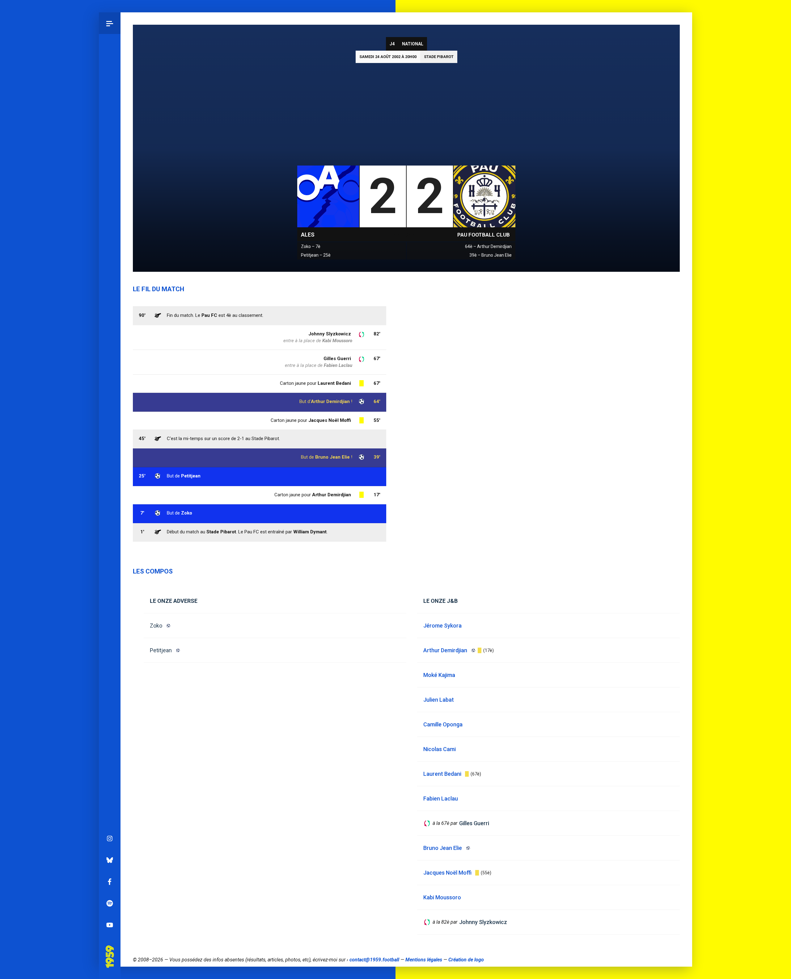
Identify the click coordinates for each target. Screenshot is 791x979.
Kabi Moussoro (337, 340)
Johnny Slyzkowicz (329, 334)
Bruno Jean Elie (332, 457)
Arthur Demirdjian (330, 401)
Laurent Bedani (334, 383)
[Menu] (110, 23)
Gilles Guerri (337, 358)
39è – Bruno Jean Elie (490, 255)
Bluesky (110, 860)
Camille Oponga (443, 724)
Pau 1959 (109, 948)
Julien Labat (438, 699)
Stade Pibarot (439, 56)
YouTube (110, 925)
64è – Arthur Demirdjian (488, 246)
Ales (308, 234)
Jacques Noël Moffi (329, 420)
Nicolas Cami (439, 749)
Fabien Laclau (338, 365)
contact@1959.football (374, 960)
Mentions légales (423, 960)
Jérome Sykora (442, 625)
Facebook (110, 882)
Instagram (110, 838)
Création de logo (466, 960)
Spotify (110, 903)
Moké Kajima (439, 675)
